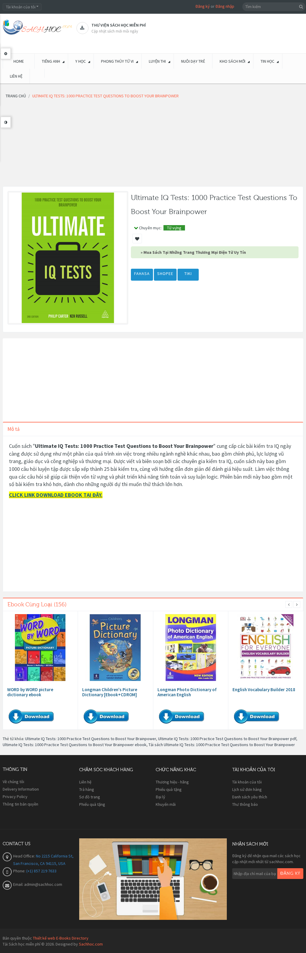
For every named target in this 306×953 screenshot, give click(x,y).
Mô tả (13, 429)
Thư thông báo (245, 804)
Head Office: (24, 856)
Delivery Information (21, 789)
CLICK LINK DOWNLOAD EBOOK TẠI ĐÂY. (55, 494)
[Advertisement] (153, 144)
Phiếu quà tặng (92, 804)
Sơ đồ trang (89, 797)
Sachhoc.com (91, 944)
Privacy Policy (15, 796)
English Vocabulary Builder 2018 (263, 689)
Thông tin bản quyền (20, 804)
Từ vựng (174, 227)
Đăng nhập (224, 6)
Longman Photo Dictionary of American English (187, 692)
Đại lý (160, 797)
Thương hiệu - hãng (172, 782)
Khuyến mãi (166, 804)
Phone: (19, 871)
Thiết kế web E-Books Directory (60, 938)
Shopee (165, 273)
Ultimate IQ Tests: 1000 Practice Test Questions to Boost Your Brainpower (90, 738)
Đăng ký (202, 6)
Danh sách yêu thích (249, 797)
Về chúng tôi (13, 781)
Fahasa (142, 273)
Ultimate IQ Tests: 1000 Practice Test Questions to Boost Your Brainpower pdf (227, 738)
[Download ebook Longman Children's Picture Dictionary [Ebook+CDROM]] (115, 647)
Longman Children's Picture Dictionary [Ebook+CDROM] (109, 692)
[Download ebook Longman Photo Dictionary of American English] (190, 647)
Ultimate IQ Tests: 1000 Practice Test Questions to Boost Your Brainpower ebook (74, 744)
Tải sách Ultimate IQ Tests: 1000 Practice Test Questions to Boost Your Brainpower (222, 744)
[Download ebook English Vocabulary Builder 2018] (265, 647)
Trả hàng (86, 789)
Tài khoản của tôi (247, 782)
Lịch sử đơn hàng (247, 789)
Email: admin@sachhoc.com (37, 884)
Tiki (188, 273)
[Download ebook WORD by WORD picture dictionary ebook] (40, 647)
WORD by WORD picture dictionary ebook (30, 692)
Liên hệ (85, 782)
